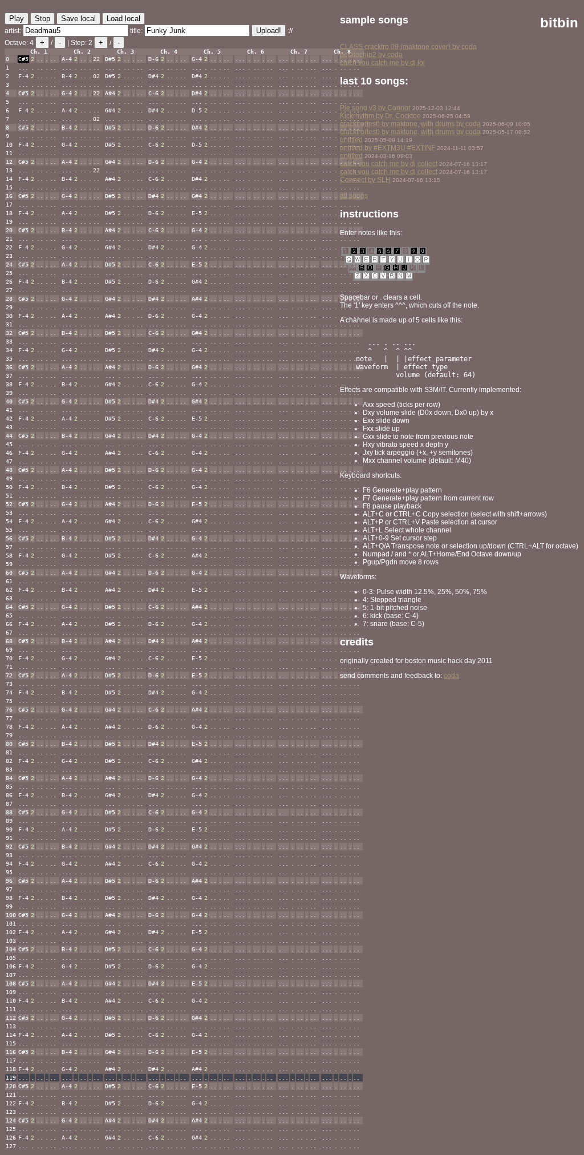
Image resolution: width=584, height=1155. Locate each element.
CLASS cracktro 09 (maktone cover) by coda (408, 47)
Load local (123, 18)
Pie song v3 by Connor (375, 108)
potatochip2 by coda (371, 55)
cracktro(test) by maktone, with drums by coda (410, 124)
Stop (42, 18)
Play (16, 18)
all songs (354, 196)
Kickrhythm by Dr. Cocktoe (380, 116)
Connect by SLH (365, 180)
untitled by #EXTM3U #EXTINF (387, 148)
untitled (351, 140)
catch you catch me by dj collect (388, 164)
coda (451, 676)
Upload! (268, 30)
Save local (78, 18)
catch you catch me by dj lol (382, 63)
